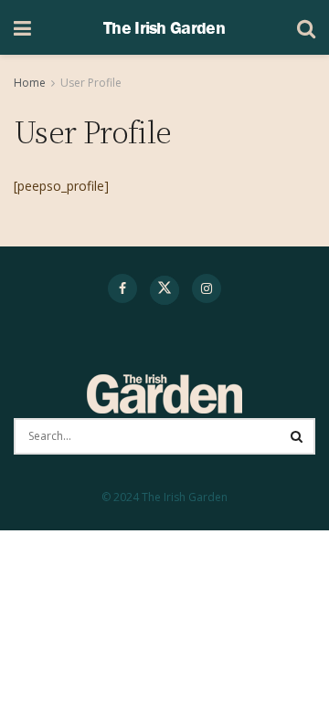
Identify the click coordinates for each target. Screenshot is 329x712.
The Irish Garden (164, 27)
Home (30, 82)
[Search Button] (306, 27)
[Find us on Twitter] (164, 290)
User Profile (91, 82)
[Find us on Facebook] (122, 288)
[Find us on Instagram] (206, 288)
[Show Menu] (22, 27)
